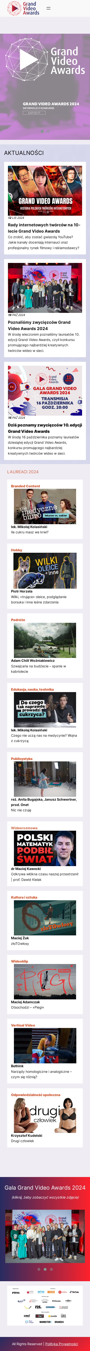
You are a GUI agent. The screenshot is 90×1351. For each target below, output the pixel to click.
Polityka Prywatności (61, 1344)
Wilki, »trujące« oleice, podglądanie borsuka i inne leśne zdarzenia (38, 596)
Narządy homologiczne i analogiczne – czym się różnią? (41, 1071)
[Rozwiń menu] (48, 8)
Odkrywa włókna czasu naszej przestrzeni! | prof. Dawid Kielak (44, 874)
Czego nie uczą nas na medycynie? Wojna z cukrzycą (44, 735)
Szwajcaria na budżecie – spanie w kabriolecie (38, 665)
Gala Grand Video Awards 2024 (45, 1187)
